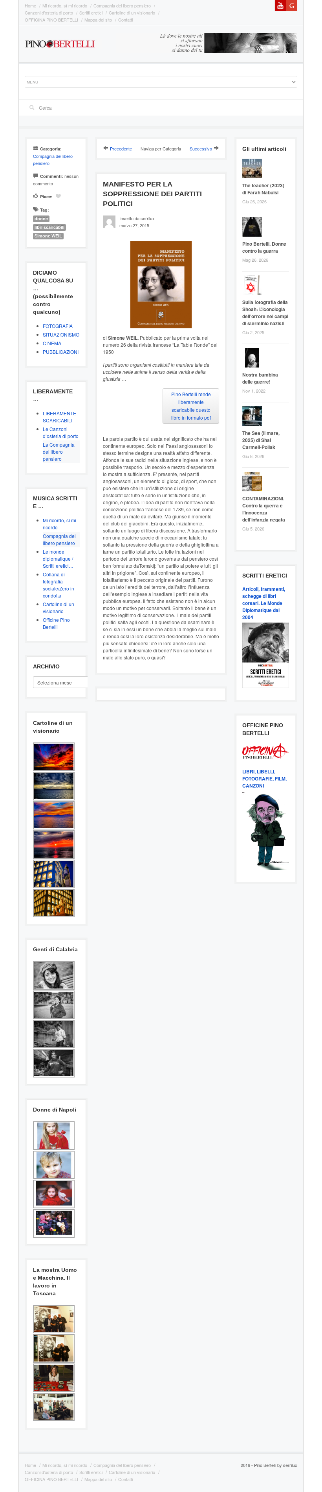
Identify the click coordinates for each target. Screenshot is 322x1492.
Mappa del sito (98, 19)
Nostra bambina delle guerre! (260, 378)
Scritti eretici (90, 12)
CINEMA (52, 343)
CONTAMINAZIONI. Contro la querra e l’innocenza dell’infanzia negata (263, 509)
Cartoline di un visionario (132, 12)
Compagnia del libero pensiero (122, 5)
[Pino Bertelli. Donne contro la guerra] (254, 228)
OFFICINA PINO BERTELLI (51, 19)
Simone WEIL (48, 236)
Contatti (125, 19)
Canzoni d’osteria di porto (49, 12)
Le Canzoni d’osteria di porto (61, 432)
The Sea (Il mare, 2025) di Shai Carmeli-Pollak (261, 440)
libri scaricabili (49, 227)
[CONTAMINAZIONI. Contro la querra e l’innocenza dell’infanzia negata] (254, 482)
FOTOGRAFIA (58, 325)
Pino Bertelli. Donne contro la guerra (264, 247)
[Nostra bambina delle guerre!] (254, 358)
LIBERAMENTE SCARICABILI (59, 417)
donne (41, 218)
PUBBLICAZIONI (61, 351)
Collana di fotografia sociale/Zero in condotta (58, 585)
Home (30, 5)
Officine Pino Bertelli (56, 623)
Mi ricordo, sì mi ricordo (64, 5)
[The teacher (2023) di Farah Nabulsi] (254, 169)
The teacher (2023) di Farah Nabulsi (263, 189)
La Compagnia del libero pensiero (59, 451)
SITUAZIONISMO (61, 334)
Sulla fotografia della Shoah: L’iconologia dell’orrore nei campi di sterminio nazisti (265, 313)
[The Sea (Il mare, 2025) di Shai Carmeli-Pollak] (254, 417)
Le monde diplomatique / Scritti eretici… (58, 558)
